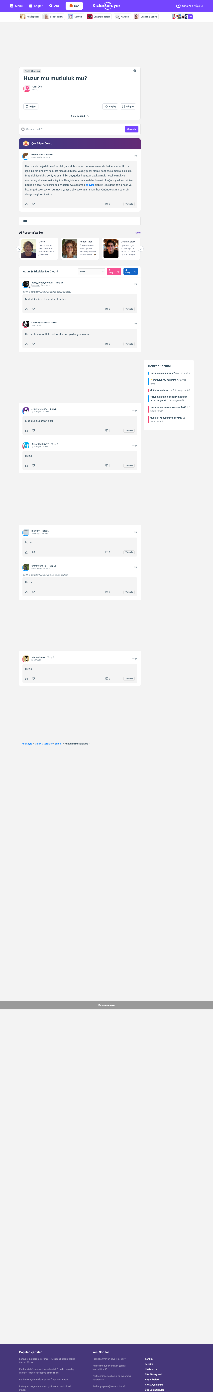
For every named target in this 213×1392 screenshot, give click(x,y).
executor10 (37, 154)
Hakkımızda (151, 1369)
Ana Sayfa (27, 743)
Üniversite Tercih (102, 16)
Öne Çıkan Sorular (154, 1390)
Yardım (149, 1359)
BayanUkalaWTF (40, 444)
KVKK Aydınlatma (154, 1384)
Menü (19, 6)
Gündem (125, 16)
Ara (56, 5)
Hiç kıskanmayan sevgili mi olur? (109, 1359)
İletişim (149, 1364)
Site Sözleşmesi (153, 1374)
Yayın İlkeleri (152, 1379)
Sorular (58, 743)
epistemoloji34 (39, 409)
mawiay (35, 530)
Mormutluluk (38, 657)
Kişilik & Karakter (32, 71)
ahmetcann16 (38, 565)
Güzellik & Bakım (149, 16)
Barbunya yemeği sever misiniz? (109, 1386)
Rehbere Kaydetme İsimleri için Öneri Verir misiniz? (45, 1379)
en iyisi (90, 184)
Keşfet (38, 6)
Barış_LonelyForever (42, 282)
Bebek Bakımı (56, 16)
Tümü (137, 232)
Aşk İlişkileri (33, 16)
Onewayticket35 (40, 322)
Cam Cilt (78, 16)
